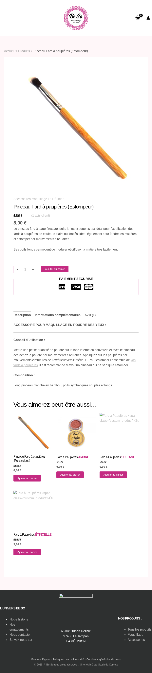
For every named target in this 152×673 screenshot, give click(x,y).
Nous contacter (20, 634)
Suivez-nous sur (21, 639)
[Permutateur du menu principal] (6, 18)
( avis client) (40, 215)
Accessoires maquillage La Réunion (38, 199)
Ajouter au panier (55, 269)
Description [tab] (22, 315)
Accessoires (136, 639)
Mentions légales (40, 659)
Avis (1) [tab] (90, 315)
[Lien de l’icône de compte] (148, 18)
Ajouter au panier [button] (27, 478)
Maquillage (135, 634)
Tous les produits (139, 629)
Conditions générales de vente (103, 659)
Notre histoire (19, 619)
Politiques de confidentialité (68, 659)
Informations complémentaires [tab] (58, 315)
